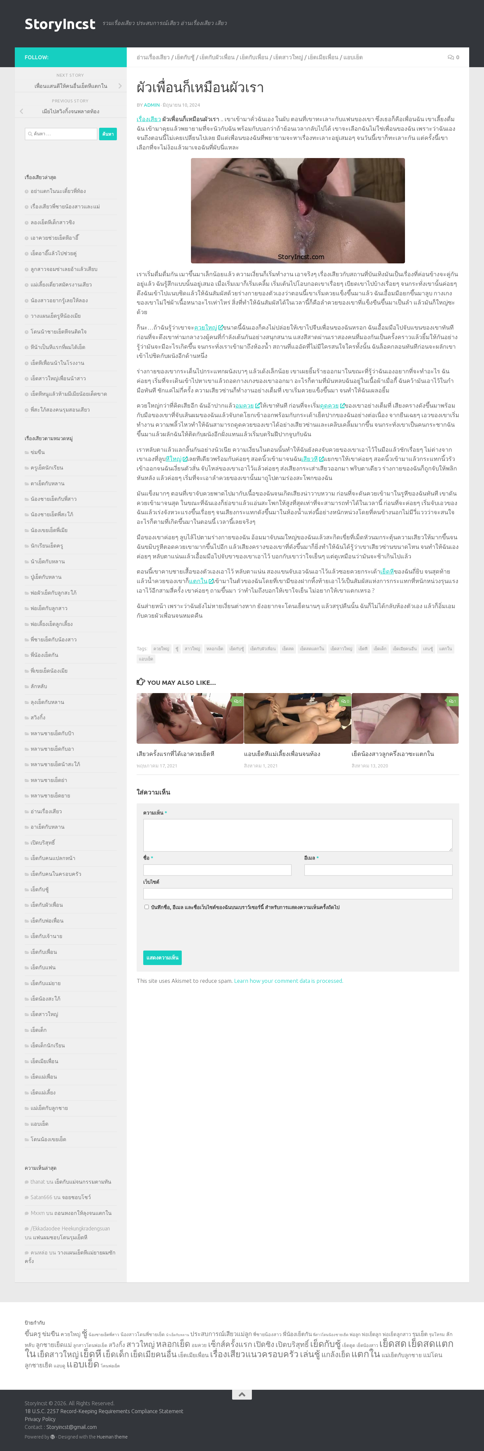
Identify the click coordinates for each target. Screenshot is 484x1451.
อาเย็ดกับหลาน (48, 827)
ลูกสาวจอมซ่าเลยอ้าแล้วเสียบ (64, 269)
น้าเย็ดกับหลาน (48, 561)
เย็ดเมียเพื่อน (323, 57)
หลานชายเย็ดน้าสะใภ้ (55, 764)
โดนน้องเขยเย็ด (48, 1139)
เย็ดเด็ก (380, 648)
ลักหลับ (39, 686)
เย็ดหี (387, 571)
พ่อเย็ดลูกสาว (397, 1334)
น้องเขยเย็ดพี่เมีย (49, 530)
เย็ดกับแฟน (43, 967)
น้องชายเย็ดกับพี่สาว (54, 499)
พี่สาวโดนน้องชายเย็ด (330, 1335)
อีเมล (311, 858)
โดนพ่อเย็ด (110, 1365)
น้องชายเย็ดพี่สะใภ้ (52, 514)
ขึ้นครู (33, 1333)
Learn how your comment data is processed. (288, 981)
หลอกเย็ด (214, 648)
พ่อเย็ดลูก (371, 1334)
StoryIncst (60, 23)
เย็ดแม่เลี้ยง (43, 1092)
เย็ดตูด (348, 1345)
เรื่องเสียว (149, 119)
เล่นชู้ (428, 648)
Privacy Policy (40, 1419)
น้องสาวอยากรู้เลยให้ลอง (59, 300)
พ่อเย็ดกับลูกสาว (49, 608)
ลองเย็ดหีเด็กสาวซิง (53, 222)
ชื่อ (148, 858)
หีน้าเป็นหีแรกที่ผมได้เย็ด (58, 347)
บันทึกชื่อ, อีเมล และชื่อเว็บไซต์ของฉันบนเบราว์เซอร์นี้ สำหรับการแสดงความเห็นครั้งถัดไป (245, 907)
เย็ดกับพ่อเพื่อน (47, 921)
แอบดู (59, 1365)
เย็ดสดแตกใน (312, 648)
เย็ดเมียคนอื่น (405, 648)
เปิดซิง (264, 1344)
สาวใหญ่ (192, 648)
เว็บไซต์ (151, 882)
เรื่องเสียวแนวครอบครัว (254, 1354)
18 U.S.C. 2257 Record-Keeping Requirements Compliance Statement (104, 1411)
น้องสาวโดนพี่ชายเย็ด (143, 1334)
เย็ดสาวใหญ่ (288, 57)
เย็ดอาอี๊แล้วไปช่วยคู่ (54, 253)
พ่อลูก (355, 1334)
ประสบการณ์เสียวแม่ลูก (221, 1333)
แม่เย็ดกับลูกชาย (49, 1108)
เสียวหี (309, 458)
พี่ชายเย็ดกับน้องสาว (54, 639)
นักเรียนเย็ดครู (47, 546)
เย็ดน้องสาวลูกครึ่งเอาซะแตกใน (393, 753)
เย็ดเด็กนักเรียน (48, 1045)
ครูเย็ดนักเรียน (47, 467)
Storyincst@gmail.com (71, 1427)
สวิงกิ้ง (38, 717)
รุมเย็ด (420, 1334)
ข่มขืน (38, 452)
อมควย (244, 405)
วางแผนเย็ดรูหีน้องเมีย (56, 316)
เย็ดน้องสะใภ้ (45, 999)
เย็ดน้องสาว (367, 1345)
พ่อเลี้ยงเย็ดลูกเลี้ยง (52, 624)
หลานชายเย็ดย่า (49, 780)
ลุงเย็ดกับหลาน (47, 702)
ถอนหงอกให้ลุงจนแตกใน (83, 1213)
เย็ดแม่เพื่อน (44, 1077)
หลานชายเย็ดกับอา (52, 749)
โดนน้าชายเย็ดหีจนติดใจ (59, 332)
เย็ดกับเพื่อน (254, 57)
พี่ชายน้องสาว (267, 1334)
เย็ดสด (288, 648)
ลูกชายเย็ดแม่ (54, 1344)
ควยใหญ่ (205, 327)
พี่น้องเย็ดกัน (44, 655)
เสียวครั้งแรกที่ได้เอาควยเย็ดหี (175, 753)
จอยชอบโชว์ (76, 1197)
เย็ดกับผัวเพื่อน (217, 57)
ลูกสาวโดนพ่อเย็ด (90, 1345)
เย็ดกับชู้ (185, 57)
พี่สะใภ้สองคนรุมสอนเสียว (60, 410)
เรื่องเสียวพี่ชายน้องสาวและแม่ (65, 206)
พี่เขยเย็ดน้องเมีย (49, 671)
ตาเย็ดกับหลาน (48, 483)
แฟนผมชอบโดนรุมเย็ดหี (60, 1237)
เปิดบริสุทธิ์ (43, 843)
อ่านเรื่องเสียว (153, 57)
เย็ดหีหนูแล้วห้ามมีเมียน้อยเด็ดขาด (69, 394)
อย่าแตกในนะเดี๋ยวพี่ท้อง (58, 191)
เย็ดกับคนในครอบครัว (56, 874)
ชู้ (176, 648)
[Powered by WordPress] (52, 1437)
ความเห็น (155, 813)
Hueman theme (112, 1436)
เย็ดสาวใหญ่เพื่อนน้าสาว (58, 378)
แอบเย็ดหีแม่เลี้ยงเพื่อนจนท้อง (282, 753)
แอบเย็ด (353, 57)
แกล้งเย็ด (335, 1354)
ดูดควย (329, 405)
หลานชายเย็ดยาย (50, 795)
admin (152, 105)
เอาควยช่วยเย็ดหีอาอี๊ (54, 238)
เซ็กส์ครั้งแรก (230, 1344)
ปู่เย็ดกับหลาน (46, 577)
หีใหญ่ (173, 458)
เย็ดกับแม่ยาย (46, 983)
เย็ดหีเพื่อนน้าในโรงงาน (57, 363)
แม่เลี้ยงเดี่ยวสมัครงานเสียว (61, 284)
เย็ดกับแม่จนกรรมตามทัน (83, 1182)
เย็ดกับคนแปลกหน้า (53, 858)
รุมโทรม (437, 1334)
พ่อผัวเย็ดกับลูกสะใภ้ (53, 593)
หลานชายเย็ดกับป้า (52, 733)
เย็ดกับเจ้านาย (46, 936)
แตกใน (198, 581)
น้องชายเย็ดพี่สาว (104, 1334)
